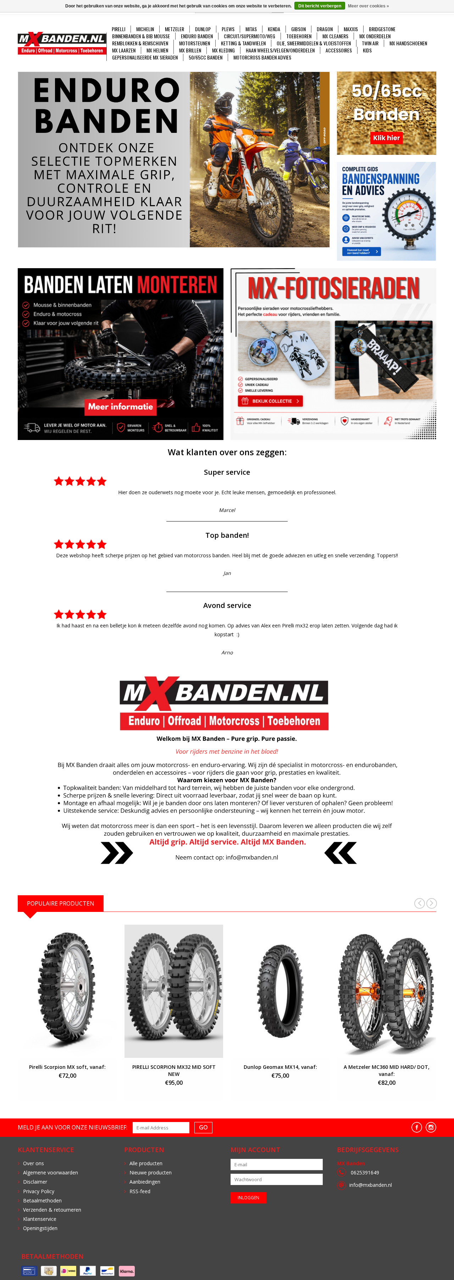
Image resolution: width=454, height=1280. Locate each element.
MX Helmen (157, 50)
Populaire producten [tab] (60, 903)
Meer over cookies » (368, 6)
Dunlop (203, 29)
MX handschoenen (408, 43)
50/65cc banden (205, 57)
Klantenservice (39, 1219)
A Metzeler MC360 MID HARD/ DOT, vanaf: (387, 1070)
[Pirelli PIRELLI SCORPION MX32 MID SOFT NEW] (173, 991)
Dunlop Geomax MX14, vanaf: (280, 1067)
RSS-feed (139, 1191)
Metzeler (174, 29)
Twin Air (370, 43)
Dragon (325, 29)
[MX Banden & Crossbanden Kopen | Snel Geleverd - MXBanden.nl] (62, 43)
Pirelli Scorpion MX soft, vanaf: (67, 1067)
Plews (228, 29)
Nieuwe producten (150, 1172)
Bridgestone (382, 29)
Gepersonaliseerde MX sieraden (145, 57)
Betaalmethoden (42, 1200)
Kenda (274, 29)
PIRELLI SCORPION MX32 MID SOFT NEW (174, 1070)
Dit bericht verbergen (319, 6)
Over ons (33, 1163)
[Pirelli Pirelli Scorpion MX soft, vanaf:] (67, 991)
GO (203, 1127)
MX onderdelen (375, 36)
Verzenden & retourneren (52, 1209)
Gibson (298, 29)
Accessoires (339, 50)
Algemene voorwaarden (50, 1172)
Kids (367, 50)
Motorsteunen (194, 43)
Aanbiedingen (144, 1181)
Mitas (251, 29)
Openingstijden (40, 1228)
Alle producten (145, 1163)
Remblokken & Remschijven (140, 43)
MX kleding (223, 50)
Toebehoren (298, 36)
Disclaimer (35, 1181)
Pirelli (118, 29)
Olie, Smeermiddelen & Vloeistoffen (314, 43)
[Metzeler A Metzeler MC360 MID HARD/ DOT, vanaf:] (386, 991)
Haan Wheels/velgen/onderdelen (280, 50)
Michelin (145, 29)
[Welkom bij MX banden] (174, 159)
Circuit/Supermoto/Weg (249, 36)
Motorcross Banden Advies (262, 57)
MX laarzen (123, 50)
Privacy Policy (38, 1191)
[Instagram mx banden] (431, 1127)
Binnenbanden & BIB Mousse (141, 36)
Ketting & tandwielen (243, 43)
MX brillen (190, 50)
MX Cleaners (335, 36)
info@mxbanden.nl (370, 1185)
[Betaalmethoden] (29, 1271)
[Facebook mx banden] (416, 1127)
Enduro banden (197, 36)
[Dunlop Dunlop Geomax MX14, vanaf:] (280, 991)
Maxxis (351, 29)
